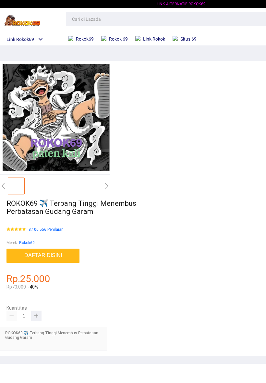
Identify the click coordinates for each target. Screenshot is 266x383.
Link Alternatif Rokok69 (181, 4)
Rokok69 (27, 243)
